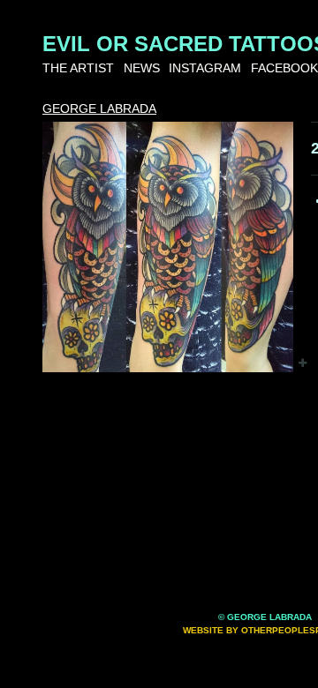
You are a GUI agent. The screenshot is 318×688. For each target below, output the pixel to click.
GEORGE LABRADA (99, 108)
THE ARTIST (78, 68)
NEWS (142, 68)
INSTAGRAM (205, 68)
